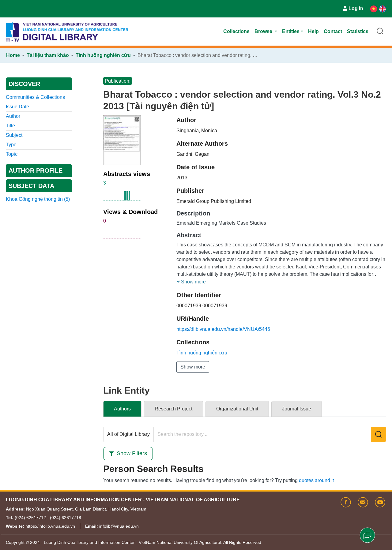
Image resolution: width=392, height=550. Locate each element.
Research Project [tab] (173, 408)
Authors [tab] (122, 408)
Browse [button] (263, 31)
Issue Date (17, 106)
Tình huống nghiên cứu (103, 55)
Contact (333, 31)
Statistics (357, 31)
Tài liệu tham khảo (48, 55)
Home (13, 55)
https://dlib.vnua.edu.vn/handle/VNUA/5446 (223, 329)
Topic (11, 154)
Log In (355, 8)
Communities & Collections (35, 97)
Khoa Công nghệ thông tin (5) (38, 199)
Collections (236, 31)
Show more (192, 366)
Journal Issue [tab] (296, 408)
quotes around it (316, 480)
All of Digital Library (128, 434)
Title (10, 125)
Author (13, 116)
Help (313, 31)
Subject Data (31, 185)
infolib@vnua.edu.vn (119, 526)
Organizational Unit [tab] (237, 408)
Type (11, 144)
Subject (14, 135)
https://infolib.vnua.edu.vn (50, 526)
